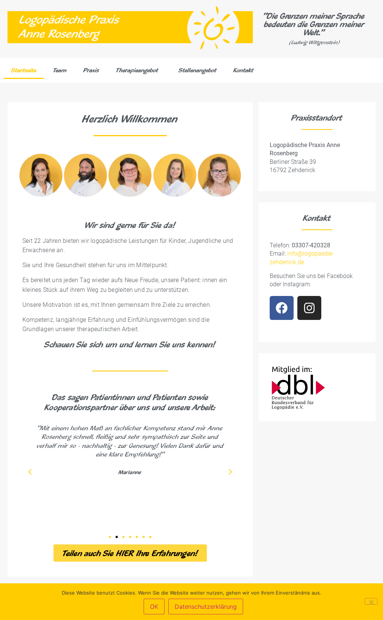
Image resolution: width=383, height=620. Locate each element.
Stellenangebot (198, 70)
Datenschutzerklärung (206, 606)
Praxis (91, 70)
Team (60, 70)
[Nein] (371, 601)
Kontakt (243, 70)
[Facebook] (282, 308)
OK (154, 606)
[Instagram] (309, 308)
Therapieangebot (137, 70)
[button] (30, 472)
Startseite (23, 70)
